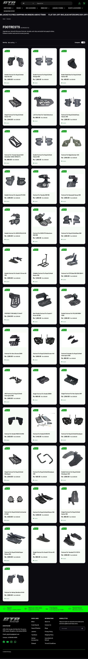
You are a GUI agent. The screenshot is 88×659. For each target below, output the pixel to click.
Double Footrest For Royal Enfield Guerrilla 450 (14, 75)
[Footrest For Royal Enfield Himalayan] (72, 420)
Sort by (5, 42)
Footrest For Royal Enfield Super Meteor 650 (14, 553)
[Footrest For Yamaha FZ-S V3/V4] (72, 539)
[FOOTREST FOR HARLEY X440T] (16, 300)
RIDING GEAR (44, 8)
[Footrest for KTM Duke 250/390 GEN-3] (72, 260)
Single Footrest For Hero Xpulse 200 (71, 393)
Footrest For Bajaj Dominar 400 (70, 155)
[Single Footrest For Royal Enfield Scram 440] (16, 101)
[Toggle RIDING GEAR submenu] (49, 8)
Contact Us (48, 625)
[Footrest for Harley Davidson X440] (16, 579)
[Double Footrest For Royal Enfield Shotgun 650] (44, 61)
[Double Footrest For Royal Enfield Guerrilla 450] (16, 61)
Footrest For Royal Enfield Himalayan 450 (43, 473)
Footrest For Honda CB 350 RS (41, 434)
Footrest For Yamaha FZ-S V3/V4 (70, 552)
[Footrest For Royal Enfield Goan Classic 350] (72, 101)
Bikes (32, 621)
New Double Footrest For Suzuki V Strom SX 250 (42, 314)
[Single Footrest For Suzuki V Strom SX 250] (44, 539)
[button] (84, 3)
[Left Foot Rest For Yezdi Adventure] (44, 101)
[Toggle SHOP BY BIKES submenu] (13, 8)
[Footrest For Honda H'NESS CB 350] (16, 420)
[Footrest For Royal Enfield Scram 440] (44, 340)
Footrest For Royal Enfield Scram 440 (43, 353)
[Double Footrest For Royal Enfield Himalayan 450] (72, 458)
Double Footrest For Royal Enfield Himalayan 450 (70, 473)
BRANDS (18, 8)
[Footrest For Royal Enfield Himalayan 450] (44, 458)
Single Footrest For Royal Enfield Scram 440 (14, 115)
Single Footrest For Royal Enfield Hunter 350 (70, 513)
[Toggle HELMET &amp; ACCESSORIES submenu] (82, 8)
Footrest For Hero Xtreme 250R (13, 353)
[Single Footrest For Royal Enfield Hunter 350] (72, 498)
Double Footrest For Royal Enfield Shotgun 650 (42, 75)
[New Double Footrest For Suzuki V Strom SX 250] (44, 300)
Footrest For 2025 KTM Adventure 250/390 (42, 234)
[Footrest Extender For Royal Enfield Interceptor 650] (72, 340)
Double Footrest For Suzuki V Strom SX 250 (15, 274)
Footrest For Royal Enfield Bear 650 (71, 233)
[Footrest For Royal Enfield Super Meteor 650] (16, 539)
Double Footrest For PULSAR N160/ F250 (71, 314)
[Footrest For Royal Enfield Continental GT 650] (16, 498)
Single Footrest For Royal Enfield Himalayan (14, 473)
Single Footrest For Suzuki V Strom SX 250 (43, 553)
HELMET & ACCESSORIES (74, 8)
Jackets (33, 631)
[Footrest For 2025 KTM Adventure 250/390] (44, 219)
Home (4, 18)
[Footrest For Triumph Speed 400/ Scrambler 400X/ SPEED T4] (16, 141)
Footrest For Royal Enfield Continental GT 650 (15, 513)
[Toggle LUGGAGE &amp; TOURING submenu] (64, 8)
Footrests (9, 18)
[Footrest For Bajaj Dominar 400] (72, 141)
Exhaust (33, 643)
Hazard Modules (35, 628)
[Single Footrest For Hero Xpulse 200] (72, 380)
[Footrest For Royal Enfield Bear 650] (72, 219)
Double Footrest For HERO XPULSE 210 (15, 233)
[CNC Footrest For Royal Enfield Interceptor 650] (16, 380)
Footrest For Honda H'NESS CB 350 (14, 434)
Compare (77, 42)
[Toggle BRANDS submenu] (22, 8)
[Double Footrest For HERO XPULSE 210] (16, 219)
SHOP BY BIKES (7, 8)
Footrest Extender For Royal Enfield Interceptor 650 (71, 354)
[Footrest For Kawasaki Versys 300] (72, 181)
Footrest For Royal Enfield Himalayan (71, 434)
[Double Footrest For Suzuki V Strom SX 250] (16, 260)
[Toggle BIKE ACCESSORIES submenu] (37, 8)
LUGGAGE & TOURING (58, 8)
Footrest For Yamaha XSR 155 (41, 195)
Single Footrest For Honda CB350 (42, 393)
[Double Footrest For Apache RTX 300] (16, 181)
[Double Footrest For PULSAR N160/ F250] (72, 300)
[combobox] (46, 3)
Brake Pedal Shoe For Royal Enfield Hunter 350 (71, 75)
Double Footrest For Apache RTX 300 (15, 195)
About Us (47, 621)
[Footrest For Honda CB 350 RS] (44, 420)
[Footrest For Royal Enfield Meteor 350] (44, 498)
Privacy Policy (49, 631)
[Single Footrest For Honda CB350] (44, 380)
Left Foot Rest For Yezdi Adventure (43, 115)
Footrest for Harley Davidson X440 (14, 592)
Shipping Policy (49, 635)
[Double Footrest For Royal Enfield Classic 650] (44, 141)
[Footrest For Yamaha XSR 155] (44, 181)
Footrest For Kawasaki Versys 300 (71, 195)
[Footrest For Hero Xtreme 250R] (16, 340)
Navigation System (9, 11)
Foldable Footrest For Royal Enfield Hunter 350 (43, 274)
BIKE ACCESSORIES (31, 8)
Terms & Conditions (50, 643)
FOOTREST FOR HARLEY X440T (13, 313)
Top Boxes (34, 635)
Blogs (46, 628)
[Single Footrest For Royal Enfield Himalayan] (16, 458)
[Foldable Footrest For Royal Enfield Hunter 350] (44, 260)
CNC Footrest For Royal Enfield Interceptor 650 (13, 394)
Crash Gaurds (35, 625)
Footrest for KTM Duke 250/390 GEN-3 (72, 273)
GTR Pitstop (8, 651)
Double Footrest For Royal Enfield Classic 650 (42, 156)
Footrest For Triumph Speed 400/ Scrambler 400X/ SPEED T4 (14, 156)
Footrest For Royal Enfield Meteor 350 (43, 512)
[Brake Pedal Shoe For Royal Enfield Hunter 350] (72, 61)
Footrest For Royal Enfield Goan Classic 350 (70, 115)
